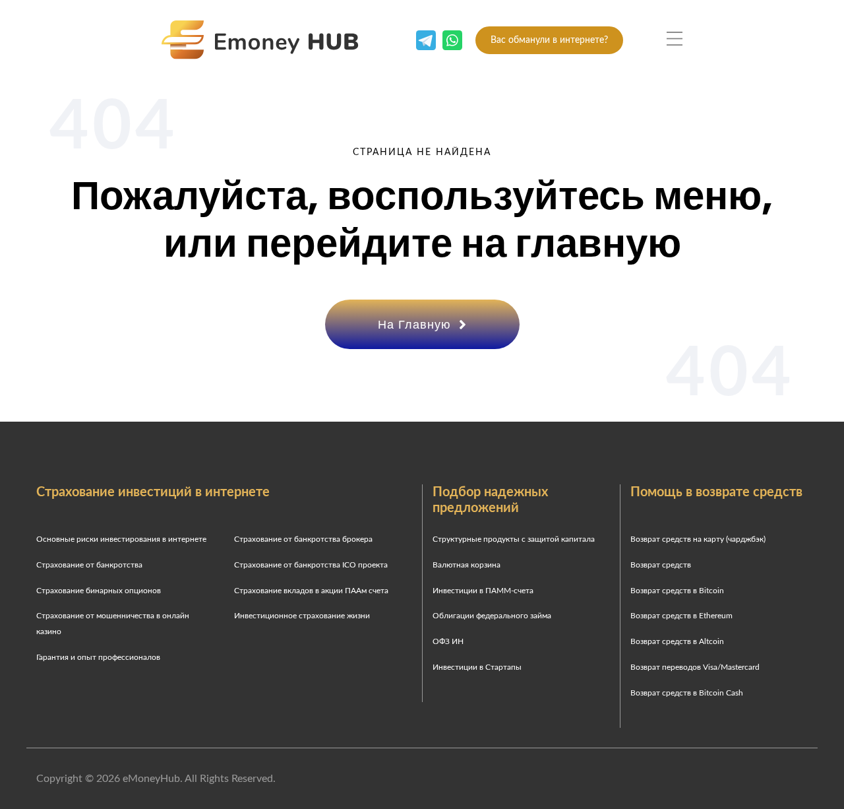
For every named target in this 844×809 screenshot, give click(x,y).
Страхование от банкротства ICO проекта (311, 565)
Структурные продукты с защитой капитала (514, 539)
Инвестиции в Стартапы (477, 667)
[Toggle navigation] (674, 39)
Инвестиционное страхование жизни (302, 616)
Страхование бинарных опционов (98, 591)
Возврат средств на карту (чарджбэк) (698, 539)
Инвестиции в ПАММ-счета (483, 591)
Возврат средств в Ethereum (681, 616)
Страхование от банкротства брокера (303, 539)
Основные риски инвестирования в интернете (121, 539)
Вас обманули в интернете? (549, 40)
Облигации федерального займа (492, 616)
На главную (416, 324)
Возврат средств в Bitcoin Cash (686, 693)
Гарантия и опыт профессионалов (98, 657)
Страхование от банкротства (89, 565)
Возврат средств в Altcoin (677, 641)
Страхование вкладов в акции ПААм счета (311, 591)
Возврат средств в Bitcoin (677, 591)
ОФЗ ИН (448, 641)
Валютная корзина (466, 565)
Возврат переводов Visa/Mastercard (695, 667)
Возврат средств (660, 565)
